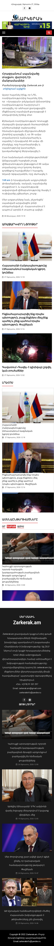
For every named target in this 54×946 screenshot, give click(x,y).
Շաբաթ (11, 526)
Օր (3, 526)
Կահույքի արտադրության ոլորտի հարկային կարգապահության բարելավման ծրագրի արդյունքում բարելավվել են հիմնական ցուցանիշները (27, 752)
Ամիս (20, 526)
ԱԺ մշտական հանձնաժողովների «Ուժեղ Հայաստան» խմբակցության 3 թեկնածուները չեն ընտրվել (27, 915)
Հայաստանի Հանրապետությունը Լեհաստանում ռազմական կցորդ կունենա (24, 269)
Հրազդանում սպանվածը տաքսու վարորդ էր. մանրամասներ (20, 77)
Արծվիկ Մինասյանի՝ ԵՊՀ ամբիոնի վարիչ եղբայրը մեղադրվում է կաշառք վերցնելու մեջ (27, 810)
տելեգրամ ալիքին (13, 88)
